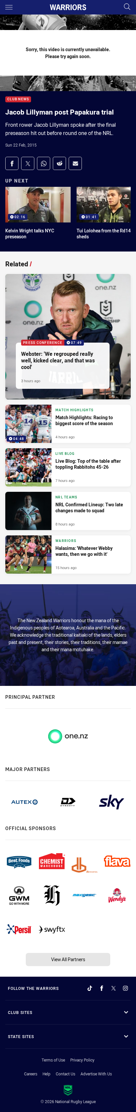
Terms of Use (53, 1059)
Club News (18, 99)
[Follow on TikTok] (89, 988)
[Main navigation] (9, 7)
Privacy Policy (82, 1059)
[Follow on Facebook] (101, 988)
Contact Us (65, 1073)
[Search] (127, 7)
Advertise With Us (96, 1073)
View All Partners (68, 959)
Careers (30, 1073)
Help (47, 1073)
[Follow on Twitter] (113, 988)
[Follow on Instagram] (125, 988)
